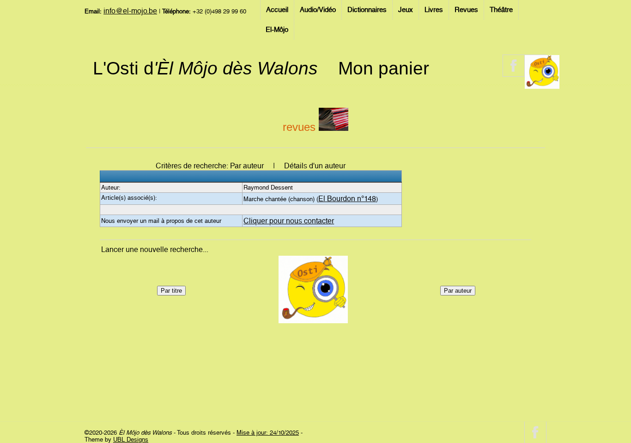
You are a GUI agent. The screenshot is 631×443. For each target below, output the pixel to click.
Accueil (277, 10)
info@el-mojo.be (130, 10)
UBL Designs (130, 439)
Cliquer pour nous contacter (288, 220)
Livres (434, 10)
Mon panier (383, 68)
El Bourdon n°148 (347, 198)
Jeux (405, 10)
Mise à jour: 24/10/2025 (268, 432)
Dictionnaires (367, 10)
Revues (466, 10)
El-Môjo (277, 29)
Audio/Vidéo (318, 10)
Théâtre (501, 10)
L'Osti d (205, 68)
